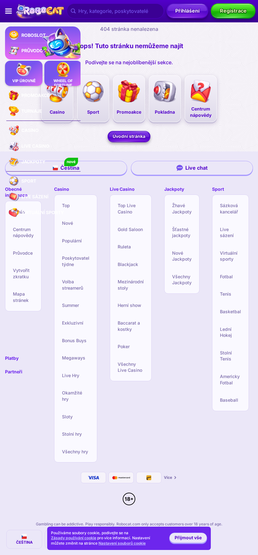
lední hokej (226, 332)
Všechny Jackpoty (182, 280)
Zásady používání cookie (73, 537)
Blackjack (128, 264)
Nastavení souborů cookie (122, 543)
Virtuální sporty (229, 256)
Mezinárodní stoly (131, 285)
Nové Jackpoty (182, 256)
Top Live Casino (127, 208)
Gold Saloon (130, 229)
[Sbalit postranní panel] (8, 11)
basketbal (230, 311)
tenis (225, 294)
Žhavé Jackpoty (182, 208)
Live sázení (227, 232)
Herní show (129, 305)
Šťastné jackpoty (181, 232)
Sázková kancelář (229, 208)
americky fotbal (230, 379)
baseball (229, 400)
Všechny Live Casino (130, 367)
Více (168, 477)
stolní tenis (226, 356)
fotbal (226, 276)
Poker (124, 346)
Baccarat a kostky (129, 326)
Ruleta (124, 246)
